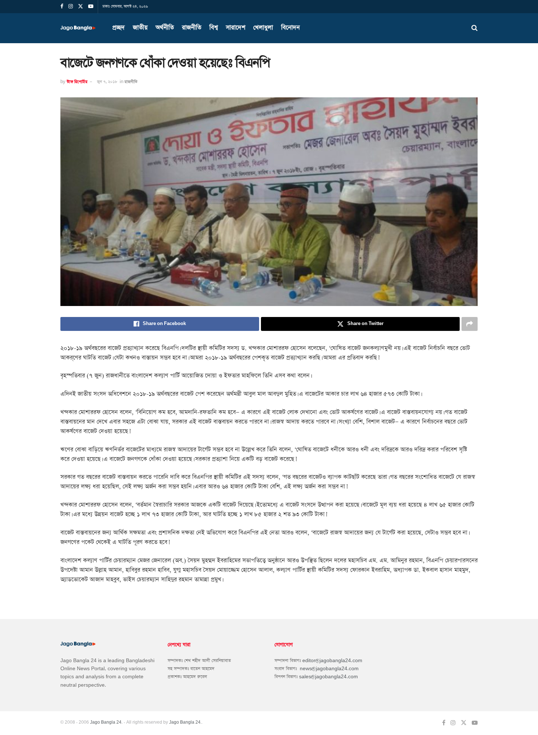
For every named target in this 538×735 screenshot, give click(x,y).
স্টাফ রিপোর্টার (77, 82)
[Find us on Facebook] (443, 723)
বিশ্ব (213, 27)
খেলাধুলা (263, 27)
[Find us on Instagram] (453, 723)
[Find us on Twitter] (464, 723)
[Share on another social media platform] (470, 324)
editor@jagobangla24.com (332, 661)
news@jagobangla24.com (329, 669)
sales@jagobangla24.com (328, 677)
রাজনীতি (191, 27)
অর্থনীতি (165, 27)
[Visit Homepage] (80, 28)
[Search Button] (474, 28)
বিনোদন (290, 27)
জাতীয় (140, 27)
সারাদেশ (235, 27)
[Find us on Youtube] (475, 723)
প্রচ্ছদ (118, 27)
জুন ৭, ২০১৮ (107, 82)
